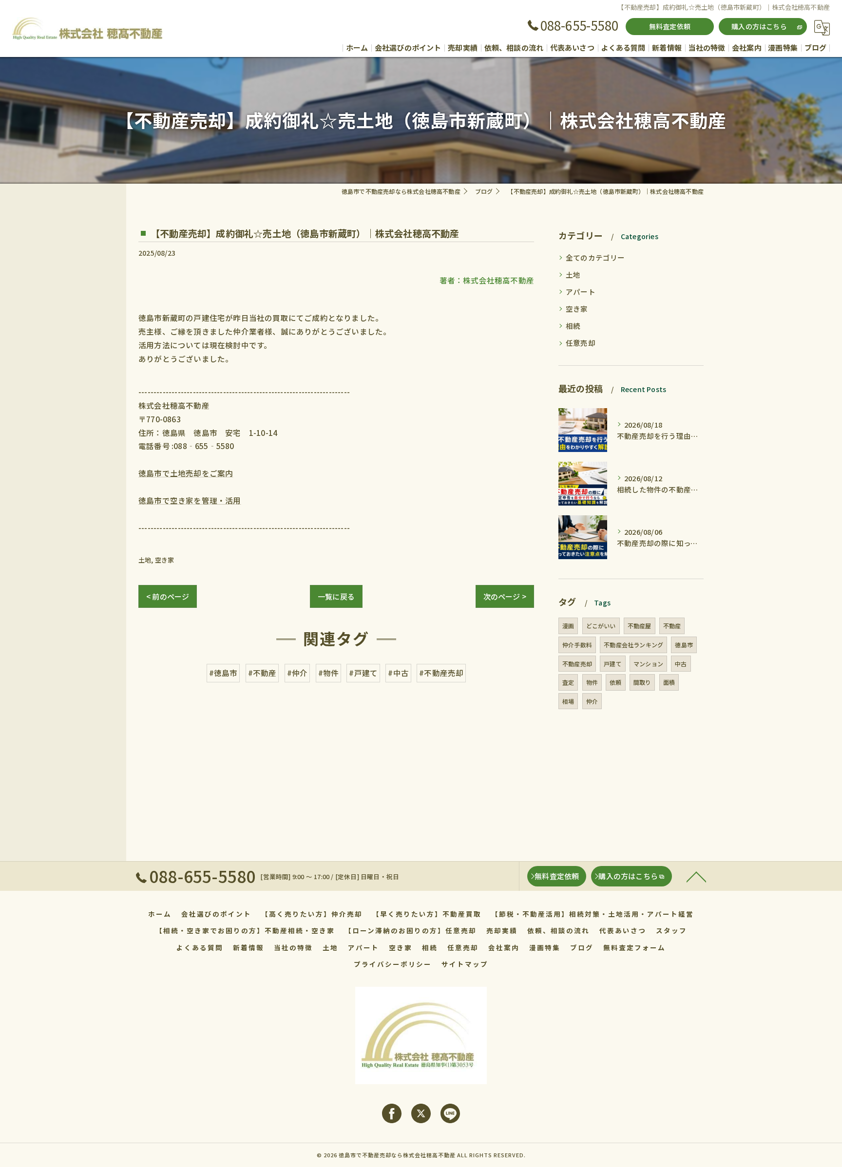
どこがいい (601, 625)
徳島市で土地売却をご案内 (185, 473)
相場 (568, 701)
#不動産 (262, 672)
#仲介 (297, 672)
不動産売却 (577, 663)
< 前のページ (167, 596)
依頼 (615, 682)
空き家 (164, 560)
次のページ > (504, 596)
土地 (144, 560)
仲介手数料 (577, 644)
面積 (669, 682)
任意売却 (580, 343)
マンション (648, 663)
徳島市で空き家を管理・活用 (189, 500)
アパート (580, 291)
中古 (681, 663)
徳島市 (684, 644)
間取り (642, 682)
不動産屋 (639, 625)
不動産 (672, 625)
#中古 (398, 672)
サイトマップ (464, 964)
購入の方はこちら (759, 26)
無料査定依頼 (669, 26)
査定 (568, 682)
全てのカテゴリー (595, 257)
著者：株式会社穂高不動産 (487, 280)
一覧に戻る (336, 596)
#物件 (328, 672)
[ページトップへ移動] (696, 876)
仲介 (592, 701)
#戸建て (363, 672)
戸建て (613, 663)
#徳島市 (223, 672)
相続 (573, 325)
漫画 (568, 625)
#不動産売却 (441, 672)
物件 (592, 682)
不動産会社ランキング (633, 644)
